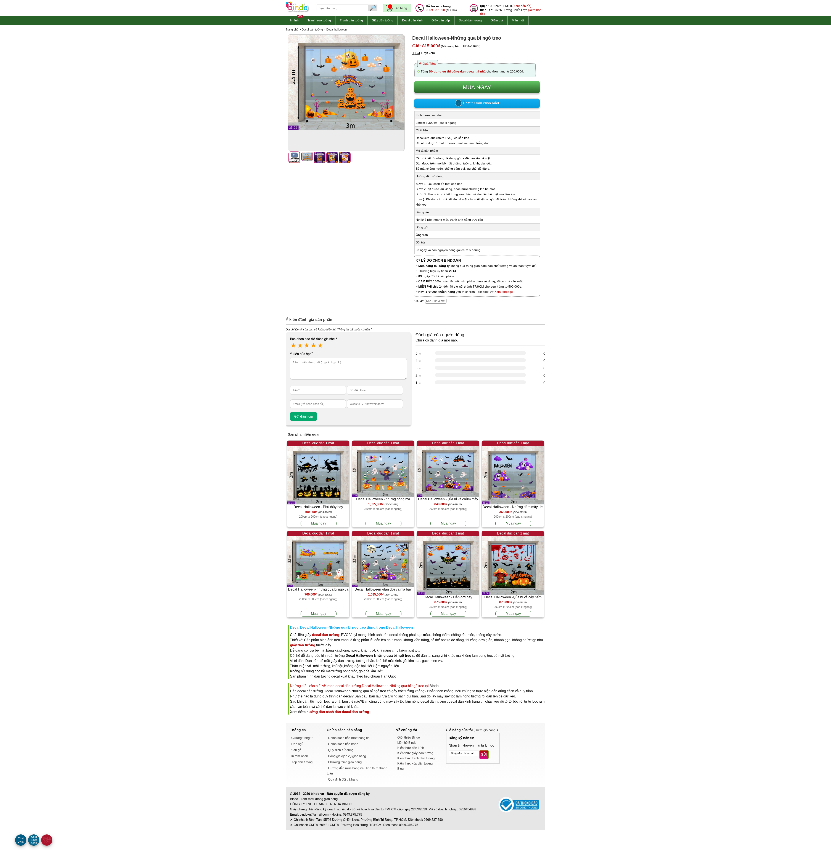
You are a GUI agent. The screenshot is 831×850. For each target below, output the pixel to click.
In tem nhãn (299, 756)
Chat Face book (34, 840)
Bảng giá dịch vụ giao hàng (347, 756)
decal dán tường (325, 635)
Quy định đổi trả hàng (343, 779)
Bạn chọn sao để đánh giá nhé (313, 339)
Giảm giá (497, 20)
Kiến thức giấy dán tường (415, 753)
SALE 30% (47, 840)
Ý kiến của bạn (301, 354)
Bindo (434, 686)
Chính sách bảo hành (343, 744)
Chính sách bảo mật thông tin (348, 738)
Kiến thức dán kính (410, 748)
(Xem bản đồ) (521, 6)
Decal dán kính (412, 20)
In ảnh (294, 20)
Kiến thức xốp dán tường (415, 763)
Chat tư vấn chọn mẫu (478, 103)
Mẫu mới (518, 20)
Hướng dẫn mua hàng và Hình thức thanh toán (357, 770)
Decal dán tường (470, 20)
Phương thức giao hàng (345, 762)
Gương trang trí (302, 738)
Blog (400, 768)
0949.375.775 (352, 814)
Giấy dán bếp (441, 20)
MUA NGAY (477, 87)
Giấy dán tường (382, 20)
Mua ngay (318, 523)
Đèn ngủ (297, 744)
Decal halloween (336, 29)
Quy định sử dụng (340, 750)
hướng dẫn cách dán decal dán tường (337, 712)
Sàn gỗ (296, 750)
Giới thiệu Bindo (408, 737)
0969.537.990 (435, 10)
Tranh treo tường (319, 20)
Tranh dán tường (351, 20)
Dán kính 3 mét (435, 301)
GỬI (484, 754)
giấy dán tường (302, 645)
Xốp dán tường (301, 762)
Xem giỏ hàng (485, 730)
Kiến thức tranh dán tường (416, 758)
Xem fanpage (503, 291)
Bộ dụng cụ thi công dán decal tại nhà (457, 71)
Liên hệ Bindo (406, 742)
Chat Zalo (21, 840)
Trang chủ (292, 29)
